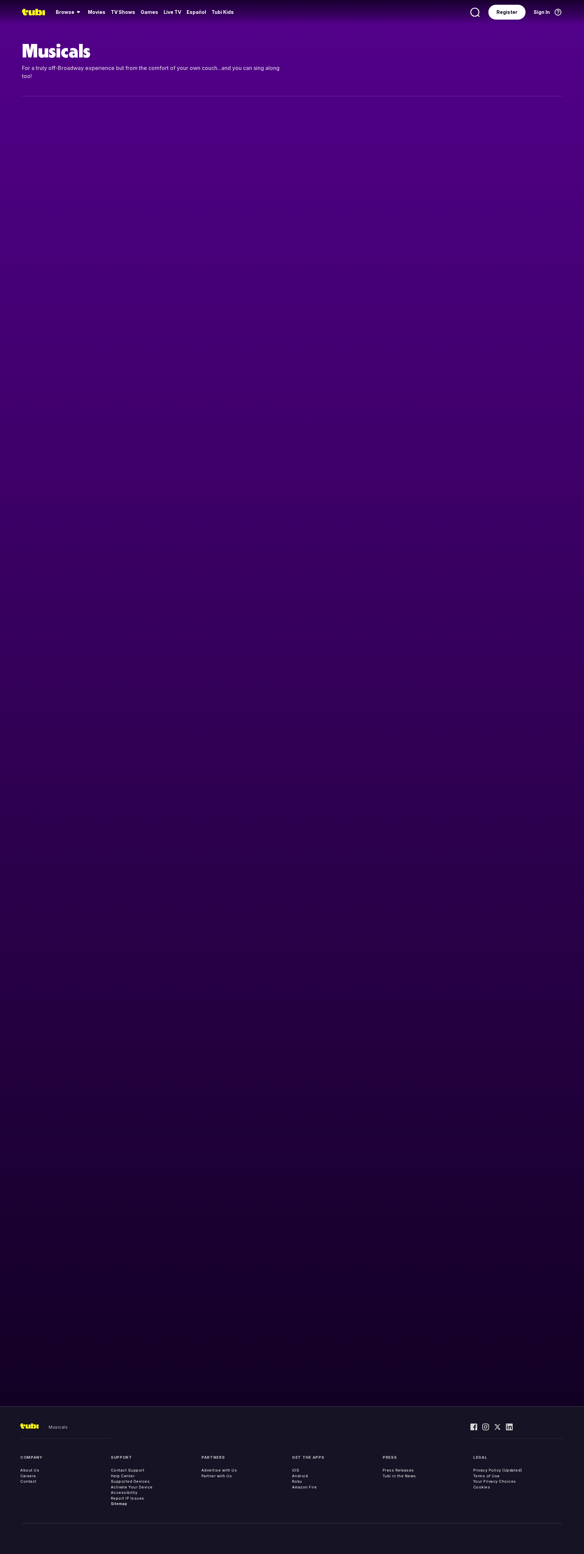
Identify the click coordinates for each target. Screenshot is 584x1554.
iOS (295, 1470)
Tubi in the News (399, 1476)
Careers (28, 1476)
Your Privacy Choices (494, 1481)
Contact (28, 1481)
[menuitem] (69, 12)
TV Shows (123, 12)
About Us (29, 1470)
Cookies (481, 1487)
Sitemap (119, 1503)
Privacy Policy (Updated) (497, 1470)
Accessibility (124, 1492)
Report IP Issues (127, 1498)
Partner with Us (216, 1476)
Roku (297, 1481)
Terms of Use (486, 1476)
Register (506, 12)
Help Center (123, 1476)
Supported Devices (130, 1481)
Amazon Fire (304, 1487)
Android (300, 1476)
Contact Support (128, 1470)
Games (149, 12)
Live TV (172, 12)
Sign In (542, 12)
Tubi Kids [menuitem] (223, 12)
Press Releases (398, 1470)
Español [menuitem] (196, 12)
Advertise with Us (219, 1470)
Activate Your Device (132, 1487)
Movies (96, 12)
